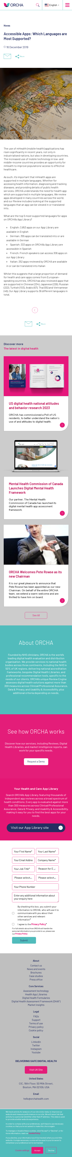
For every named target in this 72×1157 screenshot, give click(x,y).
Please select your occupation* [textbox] (23, 877)
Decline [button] (51, 1150)
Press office (36, 979)
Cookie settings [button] (22, 1150)
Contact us (36, 965)
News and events (36, 968)
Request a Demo (36, 761)
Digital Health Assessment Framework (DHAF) (36, 1001)
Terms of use (36, 1023)
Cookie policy (36, 1030)
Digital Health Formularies (36, 997)
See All (36, 615)
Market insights (36, 1004)
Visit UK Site (36, 1069)
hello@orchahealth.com (36, 1098)
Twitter (36, 1045)
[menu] (67, 5)
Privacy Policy (38, 924)
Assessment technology (36, 990)
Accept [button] (37, 1150)
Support (36, 1019)
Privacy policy (36, 1026)
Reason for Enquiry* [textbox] (47, 868)
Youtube (36, 1052)
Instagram (36, 1048)
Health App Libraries (36, 994)
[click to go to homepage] (13, 5)
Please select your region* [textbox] (47, 877)
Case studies (36, 975)
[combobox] (47, 868)
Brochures (36, 972)
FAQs (36, 1016)
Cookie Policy (34, 1133)
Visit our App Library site (30, 827)
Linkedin (36, 1041)
